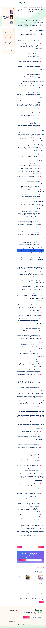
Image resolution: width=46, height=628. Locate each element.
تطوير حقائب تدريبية (39, 7)
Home (43, 7)
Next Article (19, 546)
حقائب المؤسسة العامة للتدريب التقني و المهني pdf (6, 16)
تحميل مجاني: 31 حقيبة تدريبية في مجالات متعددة (6, 22)
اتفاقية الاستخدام (12, 619)
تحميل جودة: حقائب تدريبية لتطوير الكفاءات (38, 571)
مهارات (24, 24)
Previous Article (41, 546)
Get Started (23, 559)
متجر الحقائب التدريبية (12, 621)
